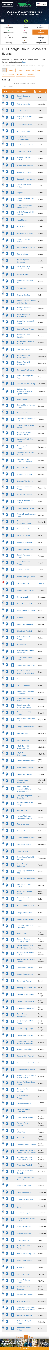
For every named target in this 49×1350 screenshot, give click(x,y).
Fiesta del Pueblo (23, 1240)
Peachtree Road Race (25, 233)
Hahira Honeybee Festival (26, 611)
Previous (19, 1337)
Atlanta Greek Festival (25, 165)
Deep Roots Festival (24, 844)
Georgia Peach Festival (25, 590)
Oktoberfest (21, 679)
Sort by (5, 80)
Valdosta (31, 74)
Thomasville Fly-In (23, 1213)
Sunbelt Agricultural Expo (26, 879)
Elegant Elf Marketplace (25, 1001)
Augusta (20, 70)
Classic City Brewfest (24, 124)
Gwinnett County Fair (24, 542)
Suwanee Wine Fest (24, 1185)
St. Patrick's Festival (24, 529)
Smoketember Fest (23, 295)
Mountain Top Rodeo (24, 474)
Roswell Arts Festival (24, 981)
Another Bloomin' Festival (26, 838)
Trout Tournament (23, 686)
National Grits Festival (24, 1295)
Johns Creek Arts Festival (26, 761)
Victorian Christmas (24, 1226)
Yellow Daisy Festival (24, 1165)
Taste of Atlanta (22, 254)
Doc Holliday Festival (24, 604)
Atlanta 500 (21, 617)
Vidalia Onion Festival (24, 1260)
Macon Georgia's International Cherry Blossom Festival (24, 789)
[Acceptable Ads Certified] (26, 20)
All (4, 70)
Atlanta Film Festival (24, 152)
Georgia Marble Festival (25, 726)
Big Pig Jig (20, 1267)
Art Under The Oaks (24, 1104)
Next (31, 1337)
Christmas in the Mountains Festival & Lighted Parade (24, 391)
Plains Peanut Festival (25, 967)
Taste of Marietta (23, 824)
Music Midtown (22, 220)
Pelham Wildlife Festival (25, 906)
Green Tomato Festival (25, 767)
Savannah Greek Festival (26, 1049)
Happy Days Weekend (25, 624)
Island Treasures (23, 740)
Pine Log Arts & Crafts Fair (26, 988)
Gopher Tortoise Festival (25, 508)
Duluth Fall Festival (23, 536)
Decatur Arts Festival (24, 495)
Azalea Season (22, 933)
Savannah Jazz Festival (25, 1063)
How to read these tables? (25, 83)
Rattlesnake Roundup (24, 1315)
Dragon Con (21, 193)
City (39, 91)
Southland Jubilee (23, 597)
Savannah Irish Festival (25, 1056)
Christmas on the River (25, 1035)
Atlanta (11, 70)
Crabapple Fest (22, 851)
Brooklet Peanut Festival (25, 329)
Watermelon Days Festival (26, 413)
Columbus (30, 70)
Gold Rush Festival (23, 1274)
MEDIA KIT (7, 4)
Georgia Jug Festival (24, 774)
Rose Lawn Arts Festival (25, 370)
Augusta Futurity (22, 274)
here (24, 62)
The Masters (21, 288)
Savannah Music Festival (26, 1070)
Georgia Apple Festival (25, 549)
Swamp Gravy (22, 399)
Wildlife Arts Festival (24, 1233)
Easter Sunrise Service (25, 1117)
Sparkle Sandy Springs (25, 1029)
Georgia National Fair (24, 913)
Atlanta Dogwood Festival (26, 145)
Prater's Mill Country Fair (26, 1254)
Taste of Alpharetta (23, 104)
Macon (39, 70)
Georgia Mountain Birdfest (26, 665)
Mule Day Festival (23, 1301)
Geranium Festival (23, 831)
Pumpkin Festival (23, 1138)
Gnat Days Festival (23, 349)
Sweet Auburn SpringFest (26, 247)
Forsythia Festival (23, 570)
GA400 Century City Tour (26, 1008)
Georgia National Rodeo (25, 919)
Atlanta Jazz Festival (24, 172)
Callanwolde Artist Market (26, 179)
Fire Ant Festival (22, 111)
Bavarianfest (21, 645)
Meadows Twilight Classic (26, 576)
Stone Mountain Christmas (26, 1145)
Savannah (20, 74)
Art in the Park (22, 810)
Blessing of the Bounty (25, 481)
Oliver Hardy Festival (24, 631)
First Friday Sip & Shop (25, 1199)
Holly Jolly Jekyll (22, 733)
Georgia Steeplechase (25, 974)
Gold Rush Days (22, 467)
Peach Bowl (21, 227)
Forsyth (41, 583)
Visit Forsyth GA (23, 583)
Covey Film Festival (24, 1192)
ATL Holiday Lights (23, 131)
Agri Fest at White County (26, 384)
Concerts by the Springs (25, 994)
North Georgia (8, 74)
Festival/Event (22, 91)
